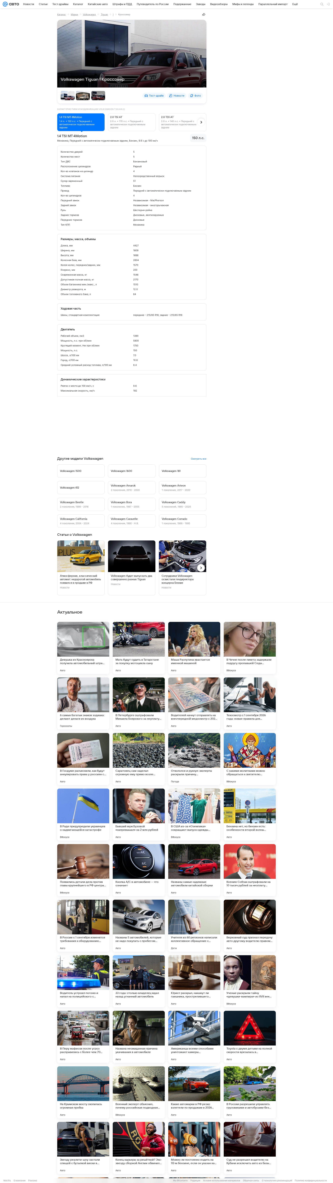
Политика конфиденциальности (311, 1180)
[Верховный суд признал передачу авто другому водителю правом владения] (250, 926)
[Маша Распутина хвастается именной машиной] (194, 648)
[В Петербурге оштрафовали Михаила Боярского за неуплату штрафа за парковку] (139, 703)
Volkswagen (89, 14)
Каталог (61, 14)
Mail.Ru (7, 1180)
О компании (19, 1180)
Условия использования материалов (221, 1180)
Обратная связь (251, 1180)
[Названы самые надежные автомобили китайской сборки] (194, 870)
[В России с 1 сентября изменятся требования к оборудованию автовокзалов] (83, 926)
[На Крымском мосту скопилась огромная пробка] (83, 1092)
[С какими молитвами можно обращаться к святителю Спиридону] (250, 759)
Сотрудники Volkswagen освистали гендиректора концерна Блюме (178, 579)
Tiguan (104, 14)
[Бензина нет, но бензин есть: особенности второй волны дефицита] (250, 815)
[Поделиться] (203, 14)
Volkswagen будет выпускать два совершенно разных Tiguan (131, 577)
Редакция (195, 1180)
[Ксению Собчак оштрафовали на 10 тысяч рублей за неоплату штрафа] (250, 870)
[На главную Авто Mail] (13, 4)
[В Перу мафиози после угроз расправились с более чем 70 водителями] (83, 1037)
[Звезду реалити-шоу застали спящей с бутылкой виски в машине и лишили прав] (83, 1148)
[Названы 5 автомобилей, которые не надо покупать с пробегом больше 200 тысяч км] (139, 926)
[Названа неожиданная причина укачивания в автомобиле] (139, 1037)
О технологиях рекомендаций (277, 1180)
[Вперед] (201, 122)
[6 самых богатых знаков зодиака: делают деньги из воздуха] (83, 703)
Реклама (32, 1180)
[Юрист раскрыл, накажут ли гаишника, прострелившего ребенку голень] (194, 981)
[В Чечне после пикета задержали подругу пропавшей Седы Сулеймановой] (250, 648)
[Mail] (5, 4)
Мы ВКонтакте (180, 1180)
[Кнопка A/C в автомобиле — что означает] (139, 870)
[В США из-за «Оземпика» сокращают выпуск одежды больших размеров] (194, 815)
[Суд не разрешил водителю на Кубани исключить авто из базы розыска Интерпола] (250, 1148)
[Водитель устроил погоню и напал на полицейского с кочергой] (83, 981)
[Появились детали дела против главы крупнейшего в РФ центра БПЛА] (83, 870)
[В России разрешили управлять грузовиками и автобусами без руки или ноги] (250, 1092)
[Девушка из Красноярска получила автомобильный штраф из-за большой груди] (83, 648)
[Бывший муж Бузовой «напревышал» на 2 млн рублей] (139, 815)
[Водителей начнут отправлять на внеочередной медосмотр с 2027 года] (194, 703)
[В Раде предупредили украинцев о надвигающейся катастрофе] (83, 815)
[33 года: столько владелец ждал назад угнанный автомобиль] (139, 981)
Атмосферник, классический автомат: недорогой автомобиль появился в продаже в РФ (80, 579)
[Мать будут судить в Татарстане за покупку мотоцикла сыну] (139, 648)
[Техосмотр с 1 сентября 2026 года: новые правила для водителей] (250, 703)
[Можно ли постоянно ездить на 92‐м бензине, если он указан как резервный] (194, 1148)
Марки (74, 14)
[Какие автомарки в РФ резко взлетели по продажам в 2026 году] (194, 1092)
